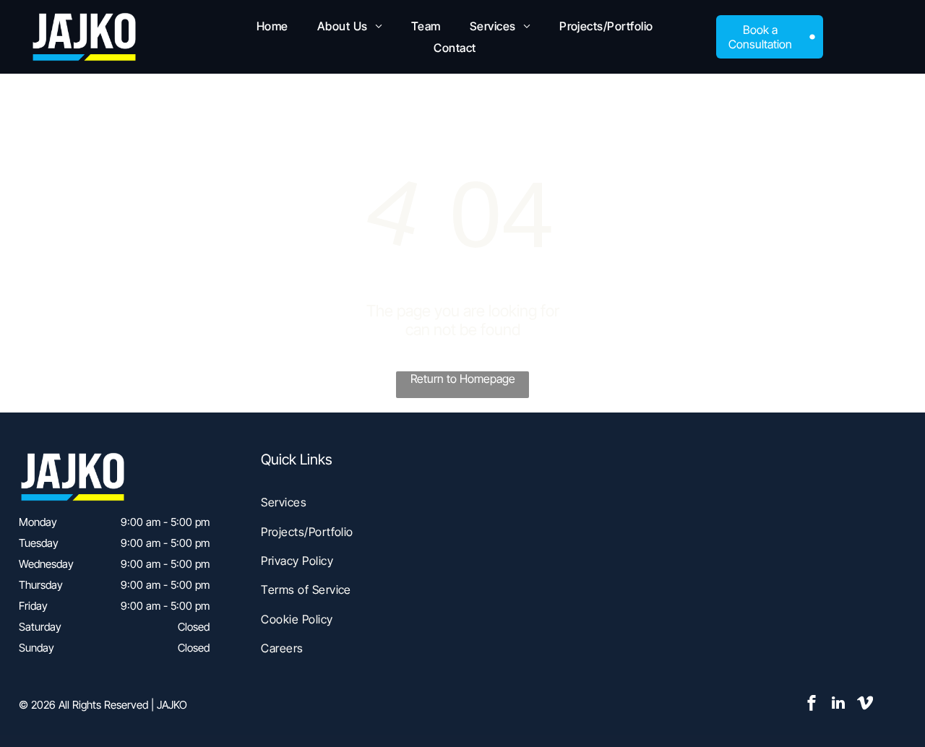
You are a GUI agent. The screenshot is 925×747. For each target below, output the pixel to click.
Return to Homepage (462, 378)
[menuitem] (272, 26)
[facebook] (811, 704)
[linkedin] (838, 704)
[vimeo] (865, 704)
